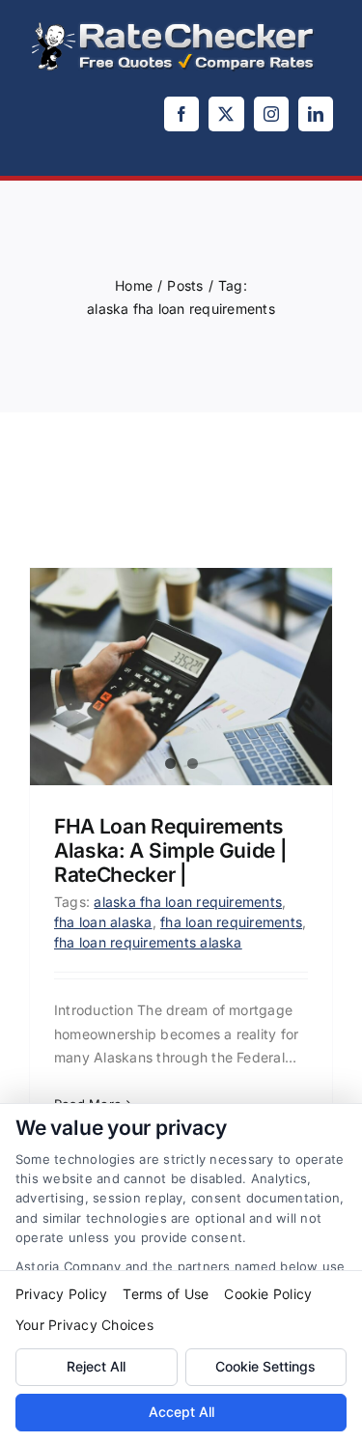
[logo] (174, 27)
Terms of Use (166, 1294)
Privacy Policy (61, 1294)
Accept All (181, 1411)
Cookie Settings (265, 1366)
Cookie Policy (268, 1294)
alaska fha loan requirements (188, 901)
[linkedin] (315, 114)
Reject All (96, 1366)
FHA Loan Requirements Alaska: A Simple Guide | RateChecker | (170, 850)
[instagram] (271, 114)
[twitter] (226, 114)
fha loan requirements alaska (148, 942)
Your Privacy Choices (84, 1324)
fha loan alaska (103, 922)
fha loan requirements (231, 922)
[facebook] (181, 114)
